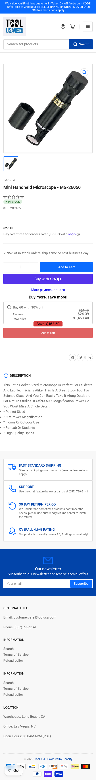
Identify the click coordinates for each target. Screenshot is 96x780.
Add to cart (48, 333)
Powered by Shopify (59, 759)
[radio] (48, 312)
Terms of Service (16, 655)
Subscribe (81, 584)
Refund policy (13, 661)
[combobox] (48, 44)
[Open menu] (88, 26)
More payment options (48, 290)
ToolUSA (9, 179)
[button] (14, 197)
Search (84, 44)
